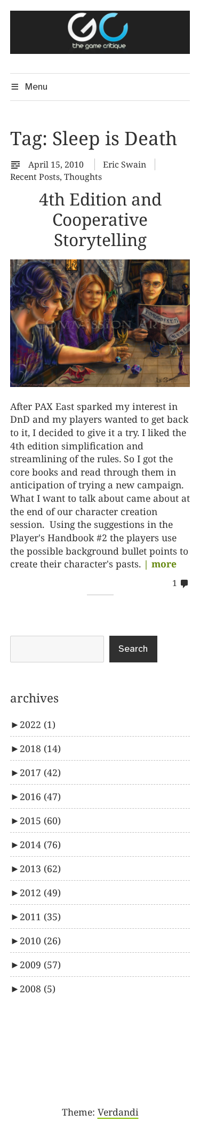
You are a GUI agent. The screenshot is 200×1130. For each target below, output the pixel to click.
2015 (40, 820)
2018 (40, 748)
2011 (40, 916)
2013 (40, 868)
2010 (40, 940)
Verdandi (118, 1111)
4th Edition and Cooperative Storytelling (100, 219)
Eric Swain (124, 164)
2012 (40, 892)
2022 (37, 724)
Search (133, 649)
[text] (18, 164)
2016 (40, 796)
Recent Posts (35, 177)
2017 (40, 772)
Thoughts (83, 177)
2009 (40, 964)
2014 (40, 844)
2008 (37, 988)
